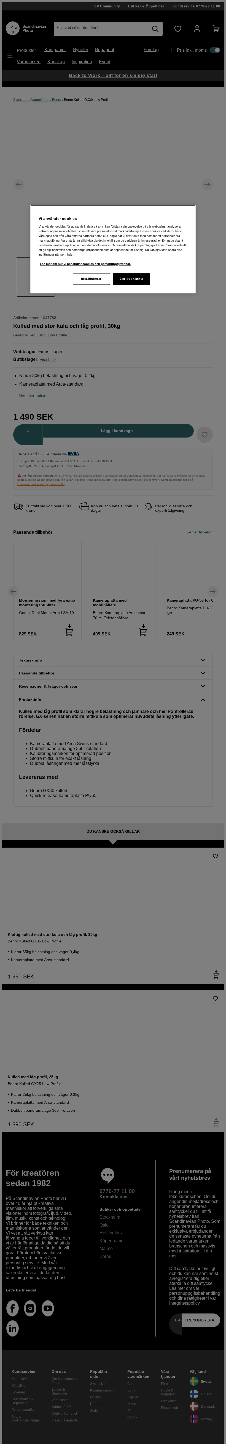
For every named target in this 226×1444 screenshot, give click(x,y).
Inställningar (91, 279)
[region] (113, 249)
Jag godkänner (131, 279)
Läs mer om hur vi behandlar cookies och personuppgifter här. (85, 263)
